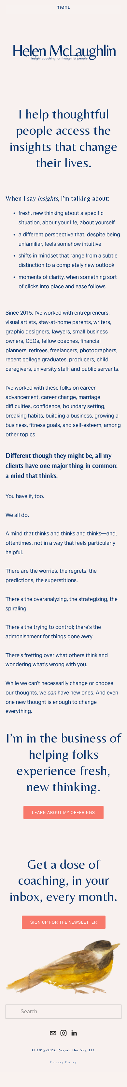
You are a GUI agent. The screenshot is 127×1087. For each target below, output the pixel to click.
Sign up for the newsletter (63, 922)
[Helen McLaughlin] (63, 1033)
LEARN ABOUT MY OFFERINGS (63, 812)
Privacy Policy (63, 1062)
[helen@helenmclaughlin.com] (53, 1033)
